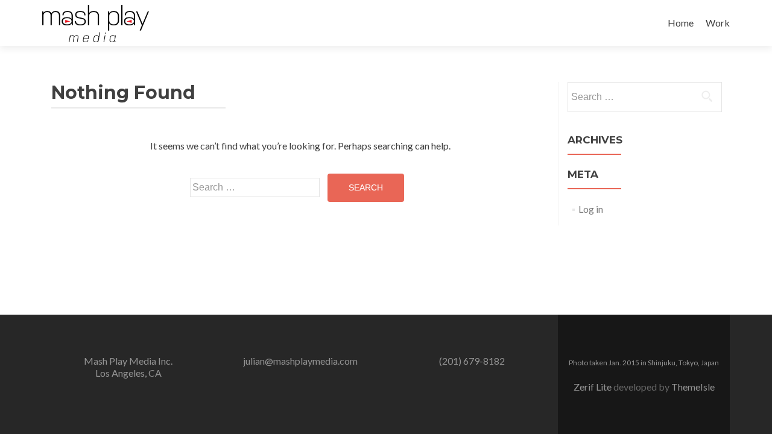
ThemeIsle (693, 386)
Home (681, 22)
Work (718, 22)
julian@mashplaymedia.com (300, 360)
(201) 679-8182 (472, 360)
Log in (590, 209)
